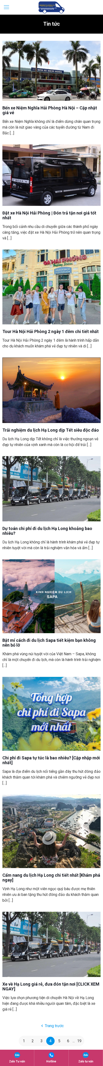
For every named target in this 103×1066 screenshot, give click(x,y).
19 (79, 1041)
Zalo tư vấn (85, 1061)
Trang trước (54, 1026)
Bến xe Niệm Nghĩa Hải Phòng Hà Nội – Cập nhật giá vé (49, 110)
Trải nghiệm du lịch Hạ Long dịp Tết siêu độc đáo (50, 430)
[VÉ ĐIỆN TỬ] (51, 7)
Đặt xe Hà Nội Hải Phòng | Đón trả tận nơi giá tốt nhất (49, 215)
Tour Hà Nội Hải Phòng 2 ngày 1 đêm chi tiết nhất (50, 331)
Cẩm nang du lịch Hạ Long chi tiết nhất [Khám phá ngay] (51, 877)
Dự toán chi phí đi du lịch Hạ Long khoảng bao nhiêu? (47, 531)
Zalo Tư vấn (17, 1061)
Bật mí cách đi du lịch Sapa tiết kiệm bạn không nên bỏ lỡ (49, 643)
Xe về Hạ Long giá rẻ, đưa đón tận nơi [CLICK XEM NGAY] (50, 986)
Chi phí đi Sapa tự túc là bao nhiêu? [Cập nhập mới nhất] (51, 760)
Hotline (51, 1061)
